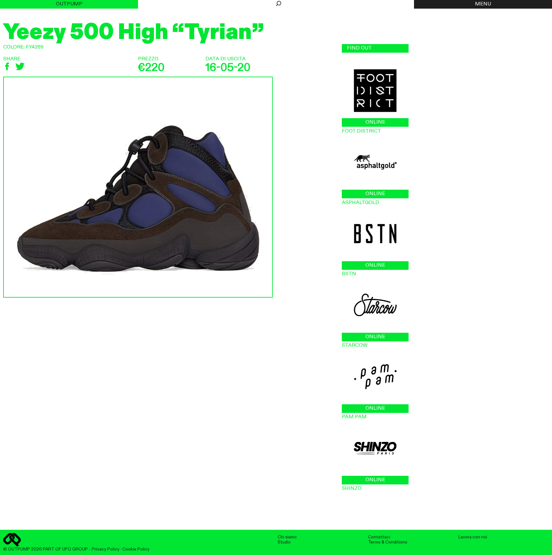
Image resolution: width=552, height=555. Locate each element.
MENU (483, 4)
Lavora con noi (472, 537)
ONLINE (375, 122)
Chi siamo (287, 537)
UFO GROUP (75, 549)
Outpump (69, 4)
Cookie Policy (136, 549)
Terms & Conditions (387, 542)
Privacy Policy (105, 549)
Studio (284, 542)
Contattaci (379, 537)
